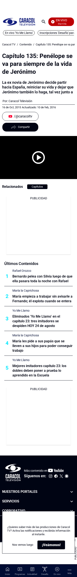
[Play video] (38, 157)
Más (70, 573)
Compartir (24, 127)
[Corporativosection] (71, 511)
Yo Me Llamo (21, 310)
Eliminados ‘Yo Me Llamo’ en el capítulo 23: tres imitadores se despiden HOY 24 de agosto (36, 321)
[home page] (19, 21)
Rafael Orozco (21, 270)
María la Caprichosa (25, 290)
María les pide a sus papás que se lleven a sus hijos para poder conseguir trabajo (42, 346)
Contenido (25, 44)
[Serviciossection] (71, 501)
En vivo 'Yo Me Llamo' (19, 33)
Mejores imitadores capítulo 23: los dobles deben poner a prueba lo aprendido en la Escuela (39, 370)
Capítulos (37, 186)
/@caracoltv (23, 116)
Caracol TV (8, 44)
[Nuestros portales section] (71, 492)
